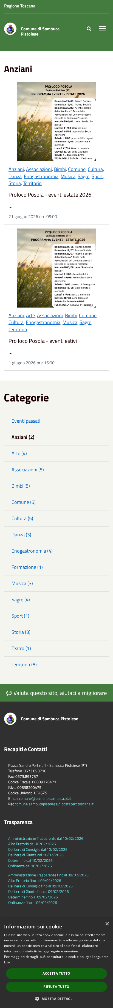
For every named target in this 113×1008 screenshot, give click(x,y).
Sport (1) (20, 616)
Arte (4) (19, 453)
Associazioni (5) (28, 469)
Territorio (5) (24, 664)
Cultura (95, 169)
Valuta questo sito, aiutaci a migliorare (59, 692)
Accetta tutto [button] (56, 973)
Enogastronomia (41, 176)
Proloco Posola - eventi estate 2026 (50, 194)
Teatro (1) (21, 648)
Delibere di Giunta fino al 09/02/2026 (38, 891)
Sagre (83, 176)
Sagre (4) (21, 599)
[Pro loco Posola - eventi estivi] (56, 268)
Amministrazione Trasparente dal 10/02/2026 (45, 838)
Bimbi (60, 169)
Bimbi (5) (21, 486)
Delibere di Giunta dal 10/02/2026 (36, 855)
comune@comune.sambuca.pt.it (45, 798)
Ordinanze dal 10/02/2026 (30, 866)
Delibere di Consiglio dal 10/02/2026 (37, 849)
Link (7, 962)
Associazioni (39, 169)
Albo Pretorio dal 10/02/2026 (32, 844)
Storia (15, 183)
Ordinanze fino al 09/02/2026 (32, 902)
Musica (68, 176)
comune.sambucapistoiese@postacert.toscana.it (54, 804)
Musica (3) (22, 583)
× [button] (107, 924)
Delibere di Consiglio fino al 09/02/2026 (40, 886)
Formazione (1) (27, 567)
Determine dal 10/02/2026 (30, 860)
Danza (15, 176)
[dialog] (56, 963)
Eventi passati (26, 421)
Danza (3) (21, 534)
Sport (97, 176)
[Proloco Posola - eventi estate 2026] (56, 121)
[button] (56, 998)
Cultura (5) (22, 518)
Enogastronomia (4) (32, 551)
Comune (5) (24, 502)
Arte (30, 315)
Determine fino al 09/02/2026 (33, 897)
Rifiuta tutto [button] (56, 986)
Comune (77, 169)
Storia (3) (21, 632)
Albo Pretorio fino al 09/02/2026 (34, 880)
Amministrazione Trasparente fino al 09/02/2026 (48, 875)
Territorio (32, 183)
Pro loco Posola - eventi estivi (43, 341)
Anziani (16, 169)
